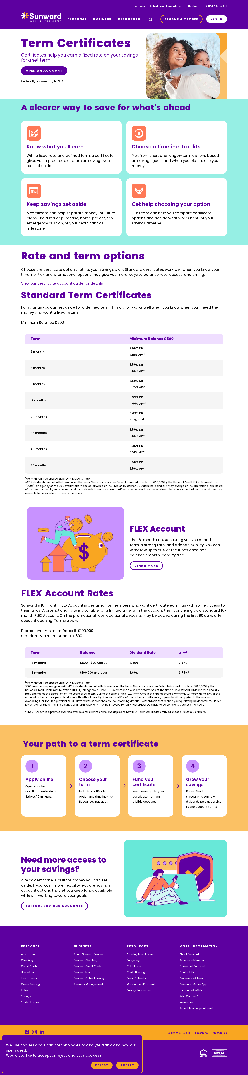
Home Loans (29, 972)
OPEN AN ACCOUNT (44, 71)
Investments (29, 978)
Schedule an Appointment (166, 6)
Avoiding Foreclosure (140, 954)
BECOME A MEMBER (181, 19)
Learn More (146, 565)
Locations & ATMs (191, 990)
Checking (27, 960)
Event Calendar (136, 978)
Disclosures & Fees (191, 978)
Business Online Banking (89, 978)
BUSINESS (102, 19)
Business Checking (85, 960)
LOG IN (216, 19)
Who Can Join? (189, 996)
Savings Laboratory (139, 990)
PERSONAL (77, 19)
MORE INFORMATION (199, 946)
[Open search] (150, 19)
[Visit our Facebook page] (27, 1033)
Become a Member (192, 960)
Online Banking (30, 984)
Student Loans (30, 1002)
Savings (26, 996)
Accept (127, 1065)
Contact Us (187, 972)
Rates (24, 990)
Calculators (134, 966)
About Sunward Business (89, 954)
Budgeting (133, 960)
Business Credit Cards (87, 966)
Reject (101, 1065)
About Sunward (189, 954)
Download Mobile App (193, 984)
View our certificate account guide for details (62, 283)
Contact (193, 6)
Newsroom (186, 1002)
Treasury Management (88, 984)
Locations (139, 6)
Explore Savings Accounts (54, 906)
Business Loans (83, 972)
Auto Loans (28, 954)
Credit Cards (29, 966)
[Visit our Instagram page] (34, 1033)
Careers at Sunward (192, 966)
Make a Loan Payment (141, 984)
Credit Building (136, 972)
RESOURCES (129, 19)
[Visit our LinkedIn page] (42, 1033)
